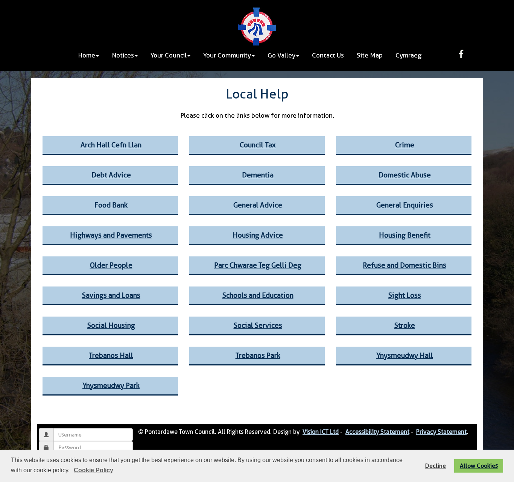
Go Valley (281, 55)
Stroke (404, 325)
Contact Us (328, 55)
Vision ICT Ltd (321, 431)
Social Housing (111, 325)
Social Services (258, 325)
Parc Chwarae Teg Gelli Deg (257, 265)
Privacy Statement (441, 431)
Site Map (370, 55)
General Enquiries (404, 205)
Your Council (169, 55)
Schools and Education (257, 295)
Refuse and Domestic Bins (404, 265)
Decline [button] (435, 465)
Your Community (227, 55)
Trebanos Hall (111, 355)
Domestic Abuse (405, 175)
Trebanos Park (258, 355)
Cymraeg (408, 55)
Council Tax (258, 145)
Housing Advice (258, 235)
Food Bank (111, 205)
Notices (123, 55)
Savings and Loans (111, 295)
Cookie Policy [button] (93, 470)
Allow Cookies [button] (479, 465)
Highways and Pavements (111, 235)
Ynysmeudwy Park (111, 385)
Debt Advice (111, 175)
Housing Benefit (404, 235)
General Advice (257, 205)
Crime (404, 145)
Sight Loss (404, 295)
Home (86, 55)
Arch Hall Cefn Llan (111, 145)
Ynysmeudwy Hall (404, 355)
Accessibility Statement (377, 431)
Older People (111, 265)
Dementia (258, 175)
